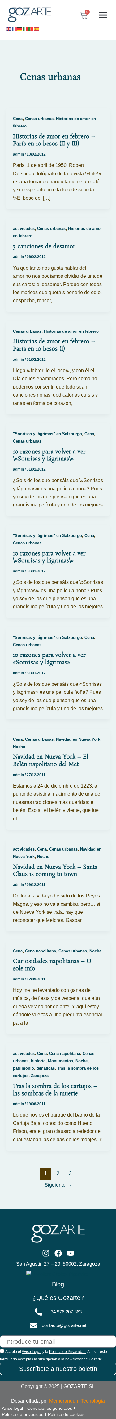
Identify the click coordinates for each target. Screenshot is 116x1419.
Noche (19, 746)
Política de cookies (66, 1414)
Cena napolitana (40, 951)
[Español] (37, 28)
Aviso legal (12, 1408)
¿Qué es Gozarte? (58, 1297)
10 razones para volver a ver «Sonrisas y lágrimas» (49, 659)
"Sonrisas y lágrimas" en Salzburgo (47, 433)
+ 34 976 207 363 (64, 1311)
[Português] (31, 28)
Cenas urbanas (39, 118)
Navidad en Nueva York (78, 739)
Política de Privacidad (67, 1352)
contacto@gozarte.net (64, 1325)
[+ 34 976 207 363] (38, 1312)
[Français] (14, 28)
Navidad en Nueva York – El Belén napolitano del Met (50, 760)
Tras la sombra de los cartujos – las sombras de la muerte (55, 1090)
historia (38, 1061)
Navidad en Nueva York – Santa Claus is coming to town (55, 871)
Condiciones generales (49, 1408)
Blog (58, 1284)
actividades (24, 228)
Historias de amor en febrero (71, 331)
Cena (18, 118)
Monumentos (60, 1061)
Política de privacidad (23, 1414)
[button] (103, 15)
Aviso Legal (31, 1352)
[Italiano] (25, 28)
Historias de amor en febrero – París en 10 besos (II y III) (54, 140)
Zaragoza (40, 1075)
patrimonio (23, 1068)
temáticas (46, 1068)
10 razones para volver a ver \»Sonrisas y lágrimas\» (49, 455)
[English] (9, 28)
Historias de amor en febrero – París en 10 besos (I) (54, 345)
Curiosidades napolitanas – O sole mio (52, 965)
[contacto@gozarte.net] (33, 1325)
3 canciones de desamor (44, 247)
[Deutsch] (20, 28)
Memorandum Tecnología (77, 1401)
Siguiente (58, 1185)
